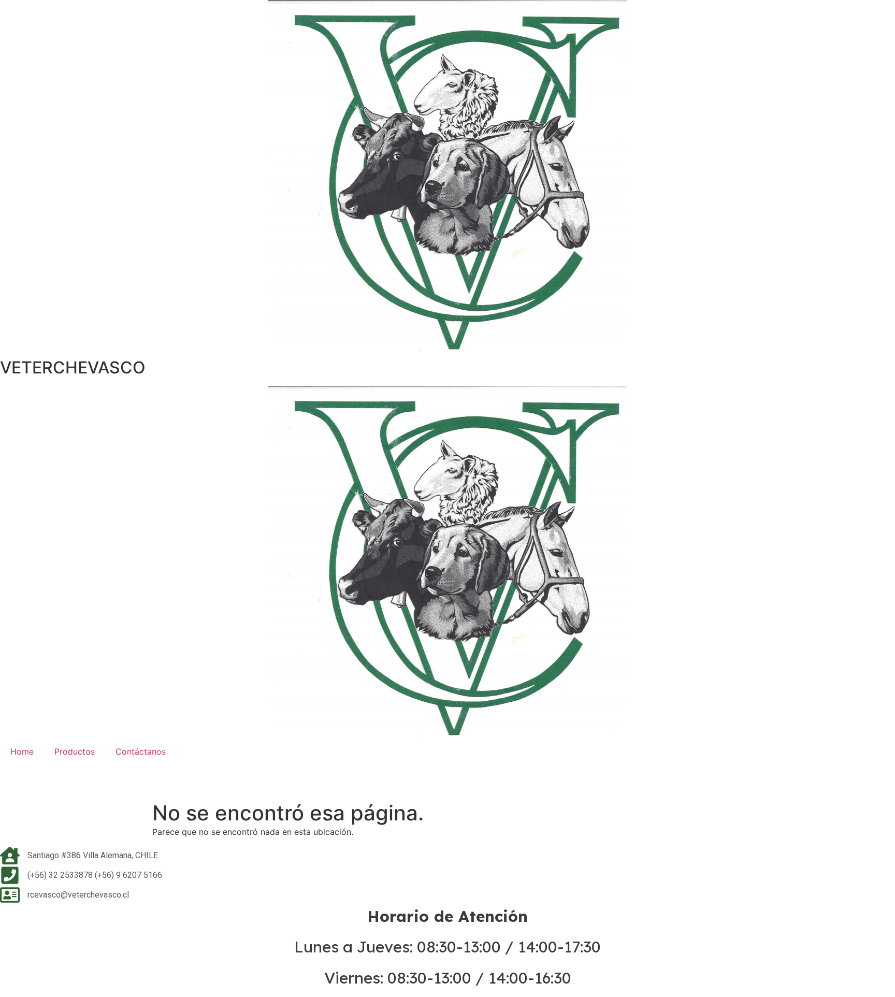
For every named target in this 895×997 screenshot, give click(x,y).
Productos (74, 751)
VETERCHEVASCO (73, 367)
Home (22, 751)
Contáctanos (141, 751)
